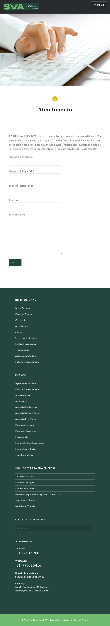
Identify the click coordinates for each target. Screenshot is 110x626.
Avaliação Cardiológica (26, 407)
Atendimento (21, 326)
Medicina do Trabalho (25, 506)
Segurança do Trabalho (26, 338)
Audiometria (21, 401)
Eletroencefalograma (25, 431)
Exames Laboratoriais (25, 449)
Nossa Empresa (22, 308)
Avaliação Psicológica (25, 419)
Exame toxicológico (25, 482)
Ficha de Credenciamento (27, 362)
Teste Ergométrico (24, 455)
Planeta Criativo (81, 620)
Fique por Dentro (23, 314)
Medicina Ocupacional (25, 344)
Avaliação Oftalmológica (27, 413)
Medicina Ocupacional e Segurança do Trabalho (37, 494)
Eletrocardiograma (24, 425)
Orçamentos (21, 320)
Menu (100, 5)
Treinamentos (22, 350)
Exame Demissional (24, 488)
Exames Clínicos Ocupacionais (29, 443)
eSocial (18, 332)
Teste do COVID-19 (25, 476)
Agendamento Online (25, 356)
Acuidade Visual (22, 395)
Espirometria (21, 437)
